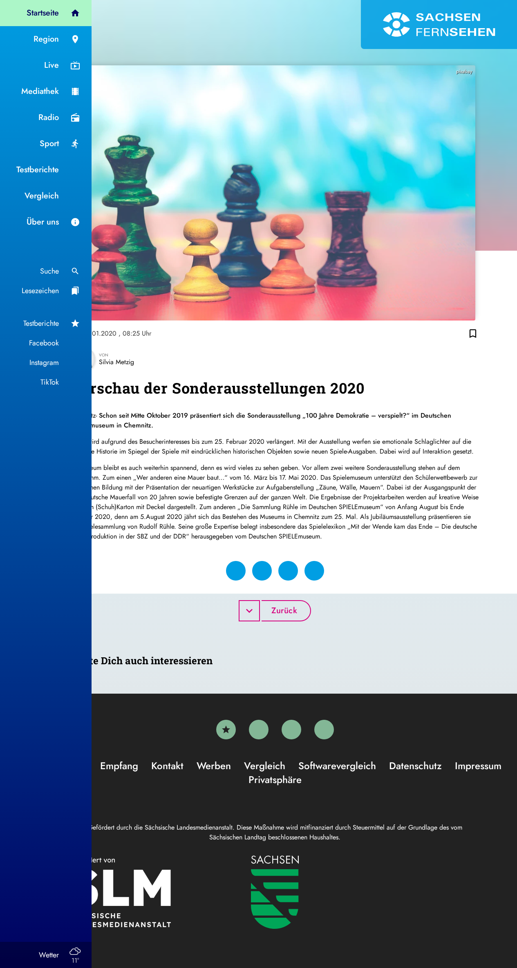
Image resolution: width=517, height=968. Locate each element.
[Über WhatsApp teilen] (288, 571)
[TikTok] (324, 729)
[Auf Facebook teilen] (236, 571)
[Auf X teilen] (262, 571)
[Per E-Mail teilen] (314, 571)
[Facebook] (259, 729)
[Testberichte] (226, 729)
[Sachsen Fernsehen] (439, 24)
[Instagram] (291, 729)
